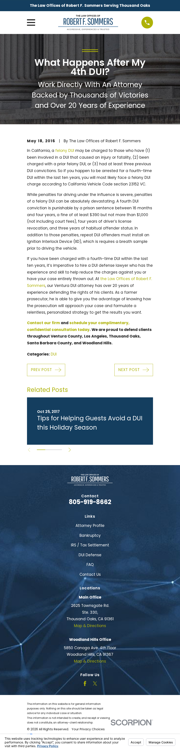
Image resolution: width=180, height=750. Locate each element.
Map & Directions (90, 625)
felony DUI (64, 150)
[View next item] (70, 450)
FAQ (90, 564)
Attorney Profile (90, 525)
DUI (54, 354)
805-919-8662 (90, 502)
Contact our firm (43, 322)
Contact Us (90, 574)
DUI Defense (90, 555)
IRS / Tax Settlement (90, 545)
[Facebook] (85, 683)
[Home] (88, 22)
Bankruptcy (90, 535)
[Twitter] (95, 683)
